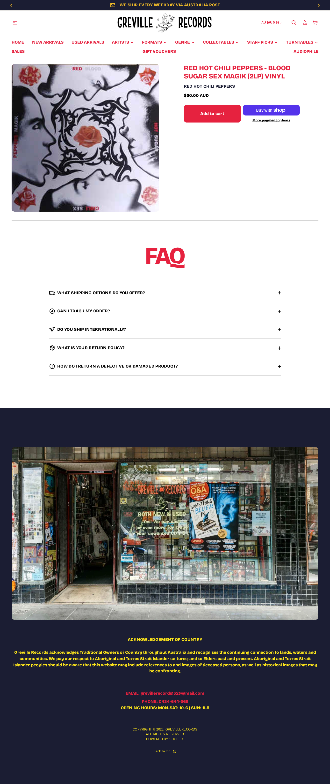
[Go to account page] (304, 22)
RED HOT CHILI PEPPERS (209, 86)
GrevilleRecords (181, 729)
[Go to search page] (294, 22)
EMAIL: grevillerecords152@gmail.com (165, 693)
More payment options (271, 120)
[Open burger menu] (15, 22)
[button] (294, 22)
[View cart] (315, 22)
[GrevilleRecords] (165, 22)
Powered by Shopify (165, 739)
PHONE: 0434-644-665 (165, 701)
